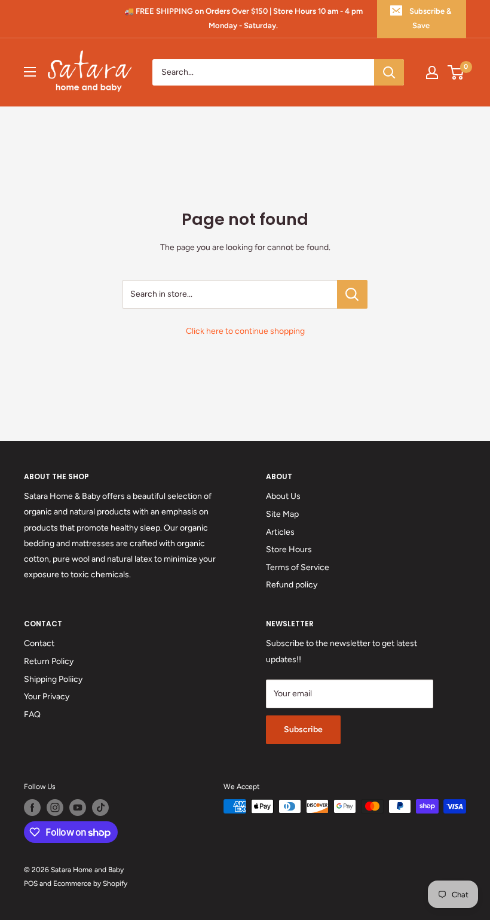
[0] (456, 72)
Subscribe (303, 729)
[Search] (389, 72)
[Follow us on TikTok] (100, 807)
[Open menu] (30, 72)
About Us (283, 496)
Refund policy (291, 585)
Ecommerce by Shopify (90, 883)
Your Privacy (46, 696)
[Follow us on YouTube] (77, 807)
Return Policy (49, 661)
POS (31, 883)
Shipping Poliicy (53, 679)
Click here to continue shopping (245, 331)
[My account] (432, 72)
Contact (39, 643)
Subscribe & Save (430, 18)
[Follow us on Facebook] (32, 807)
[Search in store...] (352, 294)
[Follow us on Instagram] (55, 807)
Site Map (282, 514)
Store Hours (289, 549)
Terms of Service (297, 567)
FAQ (32, 714)
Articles (280, 532)
